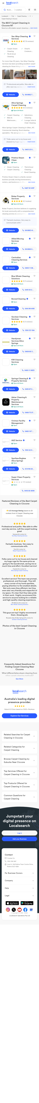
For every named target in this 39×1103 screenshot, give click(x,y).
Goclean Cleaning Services (19, 619)
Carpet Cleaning (22, 16)
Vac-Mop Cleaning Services (19, 536)
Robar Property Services (19, 551)
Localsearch (5, 16)
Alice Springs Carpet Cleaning (19, 570)
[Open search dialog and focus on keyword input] (4, 10)
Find (13, 16)
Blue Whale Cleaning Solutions (19, 604)
